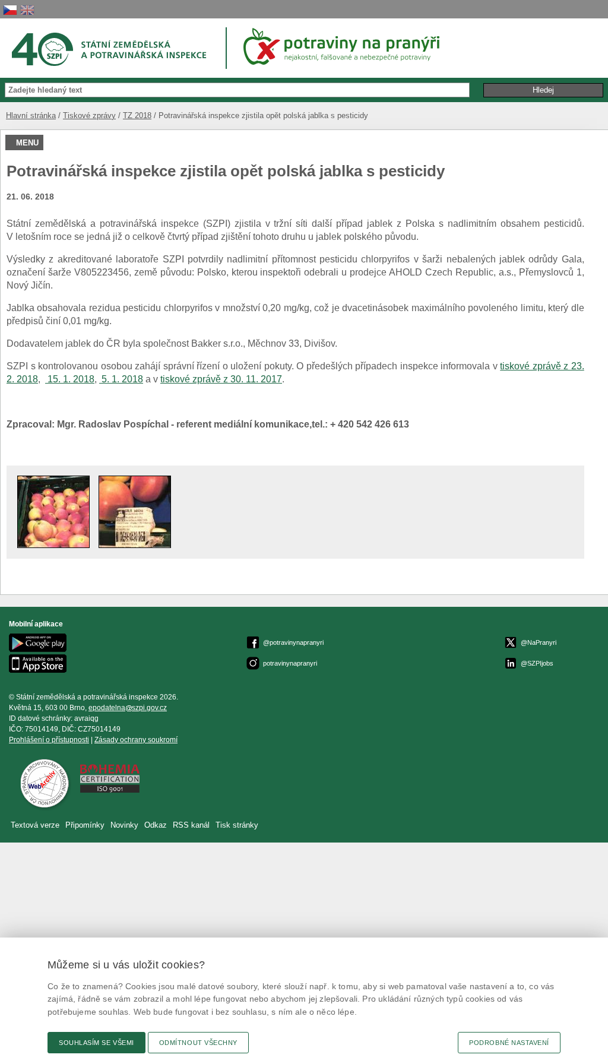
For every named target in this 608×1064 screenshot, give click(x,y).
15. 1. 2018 (69, 379)
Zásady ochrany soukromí (136, 740)
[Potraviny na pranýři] (345, 46)
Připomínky (86, 825)
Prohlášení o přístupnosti (49, 740)
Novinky (124, 825)
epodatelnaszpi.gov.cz (127, 708)
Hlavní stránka (31, 115)
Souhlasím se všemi (96, 1042)
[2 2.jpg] (135, 545)
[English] (27, 10)
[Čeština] (10, 10)
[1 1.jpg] (53, 545)
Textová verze (35, 825)
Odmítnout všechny (198, 1042)
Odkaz (156, 825)
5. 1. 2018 (121, 379)
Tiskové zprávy (89, 115)
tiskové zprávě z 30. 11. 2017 (221, 379)
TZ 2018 (137, 115)
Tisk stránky (237, 825)
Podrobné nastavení (509, 1042)
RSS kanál (191, 825)
